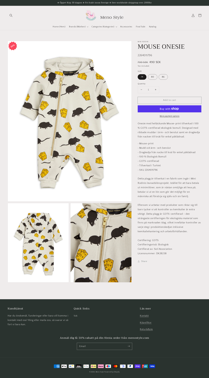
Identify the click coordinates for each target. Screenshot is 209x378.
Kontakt (144, 315)
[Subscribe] (128, 346)
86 (163, 77)
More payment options (169, 116)
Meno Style (100, 372)
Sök (76, 316)
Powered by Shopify (112, 372)
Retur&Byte (146, 329)
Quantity (142, 84)
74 (142, 77)
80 (152, 77)
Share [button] (144, 261)
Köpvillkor (146, 322)
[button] (11, 15)
